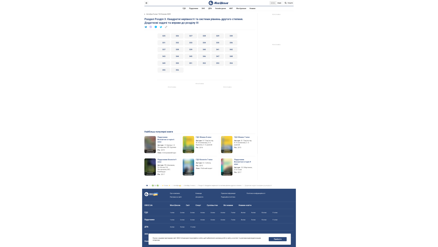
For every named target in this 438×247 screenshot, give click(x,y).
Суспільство (212, 205)
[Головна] (147, 185)
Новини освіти (245, 205)
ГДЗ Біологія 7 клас (204, 160)
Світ (188, 205)
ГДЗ (184, 8)
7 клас (233, 212)
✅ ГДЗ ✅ (155, 185)
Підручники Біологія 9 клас (167, 161)
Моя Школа (175, 205)
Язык (279, 3)
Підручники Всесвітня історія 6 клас (166, 139)
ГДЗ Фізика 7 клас (242, 137)
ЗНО (203, 8)
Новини (252, 8)
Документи (199, 197)
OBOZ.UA (148, 205)
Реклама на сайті (176, 197)
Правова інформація (228, 193)
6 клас (223, 212)
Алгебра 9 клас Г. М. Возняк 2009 (158, 14)
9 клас (253, 212)
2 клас (182, 212)
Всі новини (228, 205)
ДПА (210, 8)
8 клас (243, 212)
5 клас (213, 212)
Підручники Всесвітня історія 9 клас (242, 162)
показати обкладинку (150, 151)
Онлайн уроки (220, 8)
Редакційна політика (228, 197)
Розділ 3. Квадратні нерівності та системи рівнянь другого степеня (219, 185)
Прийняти (278, 239)
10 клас (264, 212)
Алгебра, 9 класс (189, 185)
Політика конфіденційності (256, 193)
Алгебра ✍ (177, 185)
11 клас (275, 212)
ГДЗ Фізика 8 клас (203, 137)
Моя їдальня (241, 8)
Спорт (198, 205)
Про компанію (175, 193)
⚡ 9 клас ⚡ (166, 185)
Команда (199, 193)
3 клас (192, 212)
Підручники (193, 8)
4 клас (202, 212)
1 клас (172, 212)
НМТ (231, 8)
